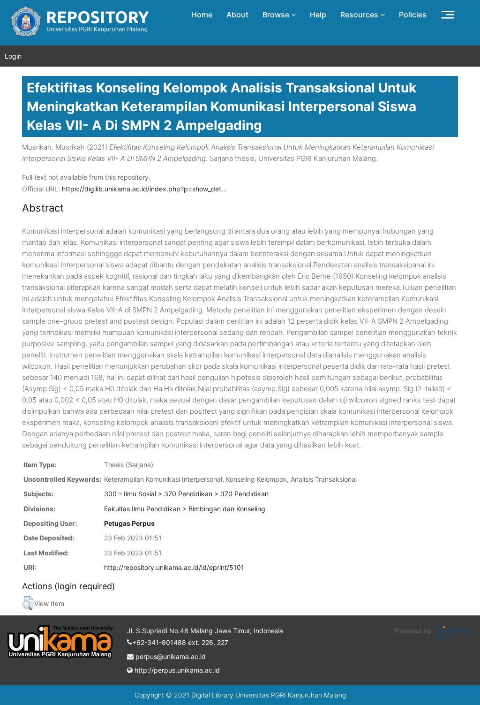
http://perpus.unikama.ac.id (176, 670)
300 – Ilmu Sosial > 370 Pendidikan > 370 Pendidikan (186, 494)
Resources (360, 14)
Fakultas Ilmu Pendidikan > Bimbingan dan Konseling (184, 509)
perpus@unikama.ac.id (170, 656)
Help (318, 14)
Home (201, 14)
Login (13, 56)
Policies (413, 14)
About (237, 14)
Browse (276, 14)
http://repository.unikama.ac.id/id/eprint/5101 (174, 567)
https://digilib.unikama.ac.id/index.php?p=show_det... (144, 189)
